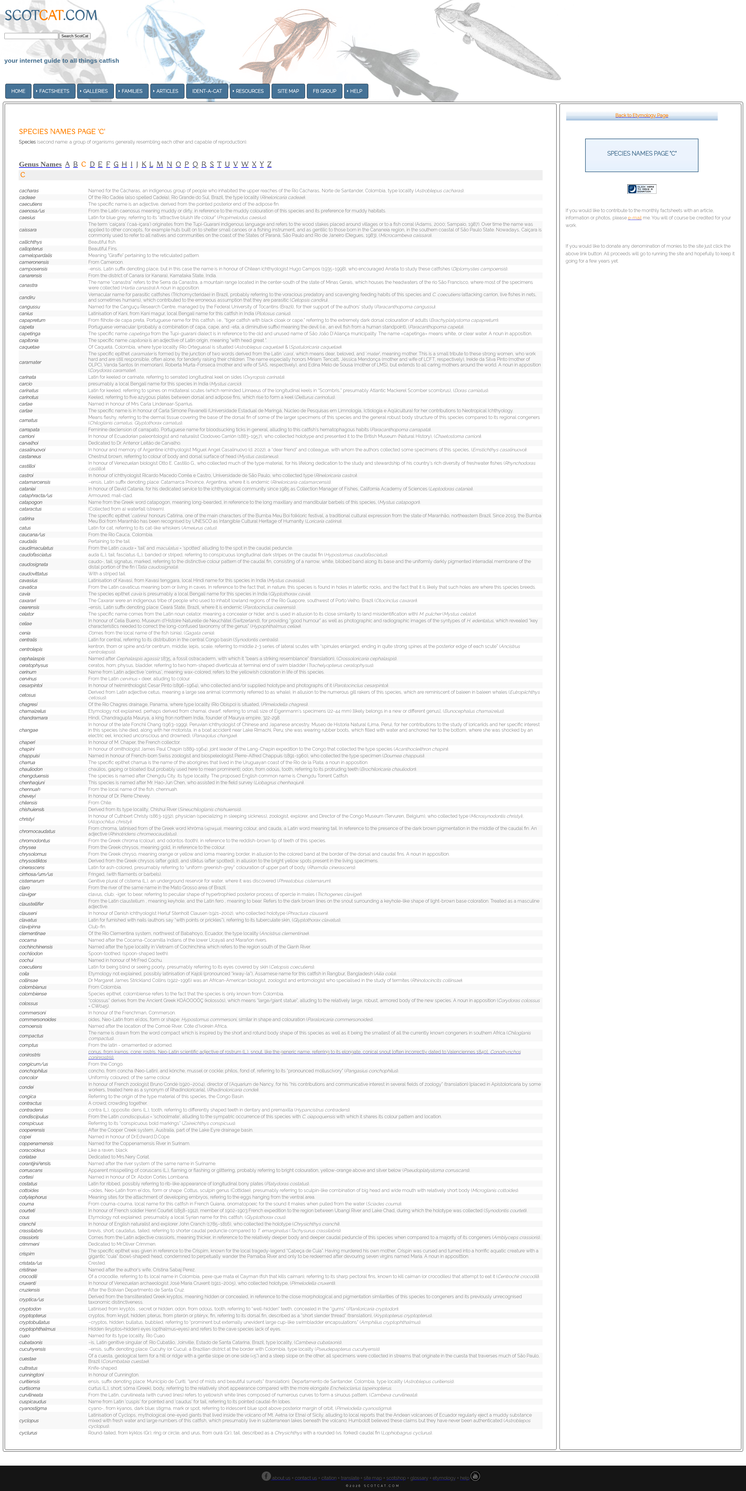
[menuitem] (18, 91)
